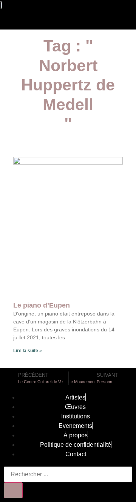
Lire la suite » (27, 350)
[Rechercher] (13, 490)
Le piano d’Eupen (41, 305)
